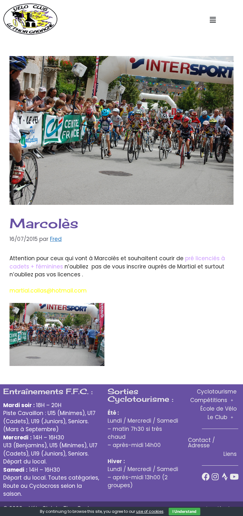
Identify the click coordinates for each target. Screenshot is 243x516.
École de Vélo (218, 408)
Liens (230, 454)
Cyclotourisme (217, 391)
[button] (212, 20)
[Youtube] (234, 477)
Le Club (217, 417)
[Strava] (225, 477)
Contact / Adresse (201, 442)
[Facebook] (206, 477)
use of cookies (150, 511)
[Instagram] (215, 477)
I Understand (184, 511)
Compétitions (208, 400)
